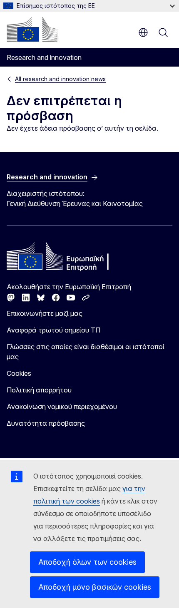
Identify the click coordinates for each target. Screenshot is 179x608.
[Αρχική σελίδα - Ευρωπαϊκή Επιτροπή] (32, 29)
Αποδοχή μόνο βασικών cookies (94, 587)
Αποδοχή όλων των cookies (87, 562)
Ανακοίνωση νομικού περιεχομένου (62, 406)
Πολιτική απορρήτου (39, 390)
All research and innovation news (60, 78)
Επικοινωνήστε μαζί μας (44, 313)
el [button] (143, 32)
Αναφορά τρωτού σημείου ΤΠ (53, 330)
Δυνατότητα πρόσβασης (46, 423)
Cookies (19, 373)
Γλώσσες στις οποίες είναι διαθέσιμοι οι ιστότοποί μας (85, 351)
